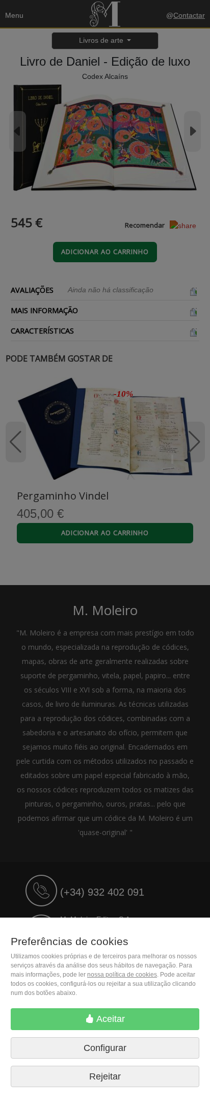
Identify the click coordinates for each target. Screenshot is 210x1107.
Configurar (105, 1048)
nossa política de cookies (122, 974)
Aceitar (109, 1019)
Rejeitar (105, 1076)
